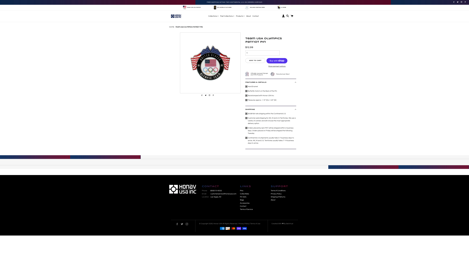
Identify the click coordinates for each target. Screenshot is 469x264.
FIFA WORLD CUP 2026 (224, 7)
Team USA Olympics (194, 7)
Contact (255, 16)
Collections (212, 16)
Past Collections (226, 16)
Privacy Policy (276, 194)
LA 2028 (283, 7)
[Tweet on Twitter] (457, 2)
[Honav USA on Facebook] (177, 224)
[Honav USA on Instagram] (186, 224)
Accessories (245, 203)
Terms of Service (246, 209)
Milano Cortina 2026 (257, 7)
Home (171, 27)
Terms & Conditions (278, 191)
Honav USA (217, 224)
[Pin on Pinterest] (461, 2)
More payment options (277, 66)
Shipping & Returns (278, 197)
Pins (241, 191)
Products (239, 16)
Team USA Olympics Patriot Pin (189, 27)
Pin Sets (243, 197)
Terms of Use (255, 224)
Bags (242, 200)
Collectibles (244, 194)
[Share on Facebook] (453, 2)
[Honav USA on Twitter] (182, 224)
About (248, 16)
